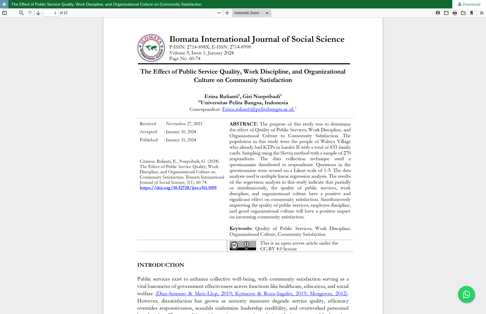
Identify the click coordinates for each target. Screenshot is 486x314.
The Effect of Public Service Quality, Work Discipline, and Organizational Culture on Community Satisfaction (106, 4)
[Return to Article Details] (4, 4)
